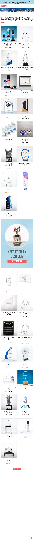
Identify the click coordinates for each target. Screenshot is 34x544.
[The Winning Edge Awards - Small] (26, 165)
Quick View (8, 41)
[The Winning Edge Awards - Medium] (24, 165)
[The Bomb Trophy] (6, 165)
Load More (17, 468)
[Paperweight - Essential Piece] (7, 460)
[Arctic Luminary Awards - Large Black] (26, 189)
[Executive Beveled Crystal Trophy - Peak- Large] (10, 289)
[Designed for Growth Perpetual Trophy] (7, 45)
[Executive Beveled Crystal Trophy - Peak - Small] (8, 289)
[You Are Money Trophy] (7, 165)
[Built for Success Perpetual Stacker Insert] (26, 437)
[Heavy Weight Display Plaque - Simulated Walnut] (27, 92)
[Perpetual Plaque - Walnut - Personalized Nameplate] (8, 339)
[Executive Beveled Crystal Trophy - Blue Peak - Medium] (26, 45)
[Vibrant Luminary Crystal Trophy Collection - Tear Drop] (23, 364)
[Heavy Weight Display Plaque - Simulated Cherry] (23, 92)
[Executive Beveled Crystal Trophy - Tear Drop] (24, 45)
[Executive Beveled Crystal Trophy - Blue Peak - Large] (28, 45)
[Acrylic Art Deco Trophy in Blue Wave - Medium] (8, 213)
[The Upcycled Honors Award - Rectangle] (25, 116)
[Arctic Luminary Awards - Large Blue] (24, 189)
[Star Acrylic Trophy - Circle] (7, 189)
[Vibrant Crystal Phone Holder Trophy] (27, 364)
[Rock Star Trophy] (9, 412)
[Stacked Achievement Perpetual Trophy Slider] (9, 389)
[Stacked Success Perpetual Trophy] (8, 45)
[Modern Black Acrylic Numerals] (25, 412)
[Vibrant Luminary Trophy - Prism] (25, 364)
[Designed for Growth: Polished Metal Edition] (10, 45)
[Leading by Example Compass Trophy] (11, 165)
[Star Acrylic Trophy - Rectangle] (9, 189)
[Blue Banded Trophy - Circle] (8, 364)
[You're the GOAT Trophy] (9, 165)
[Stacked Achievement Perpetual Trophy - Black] (7, 389)
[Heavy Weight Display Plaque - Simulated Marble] (25, 92)
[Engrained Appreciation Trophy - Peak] (25, 388)
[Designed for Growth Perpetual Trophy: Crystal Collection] (10, 92)
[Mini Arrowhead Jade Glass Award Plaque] (25, 288)
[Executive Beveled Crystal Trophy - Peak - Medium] (22, 45)
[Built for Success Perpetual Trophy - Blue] (24, 437)
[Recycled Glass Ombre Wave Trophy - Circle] (8, 69)
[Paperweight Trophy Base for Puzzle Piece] (9, 460)
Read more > (3, 22)
